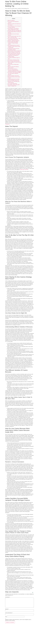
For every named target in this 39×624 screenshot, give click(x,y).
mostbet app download (24, 169)
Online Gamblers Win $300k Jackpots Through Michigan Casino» (13, 43)
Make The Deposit (11, 20)
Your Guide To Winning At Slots (13, 59)
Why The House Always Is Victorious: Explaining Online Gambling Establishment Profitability (14, 70)
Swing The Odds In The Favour (13, 75)
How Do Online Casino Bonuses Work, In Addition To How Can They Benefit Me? (14, 62)
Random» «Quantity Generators (13, 40)
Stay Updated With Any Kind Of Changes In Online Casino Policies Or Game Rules (14, 46)
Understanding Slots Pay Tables (13, 79)
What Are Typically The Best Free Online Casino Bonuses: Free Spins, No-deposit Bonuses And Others (14, 53)
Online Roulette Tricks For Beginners (14, 50)
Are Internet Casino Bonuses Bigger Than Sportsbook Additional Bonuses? (14, 73)
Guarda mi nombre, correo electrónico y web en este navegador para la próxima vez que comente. (18, 620)
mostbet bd (7, 124)
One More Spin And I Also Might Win (14, 30)
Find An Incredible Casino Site (13, 80)
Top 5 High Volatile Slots (12, 83)
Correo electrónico (9, 612)
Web (6, 616)
